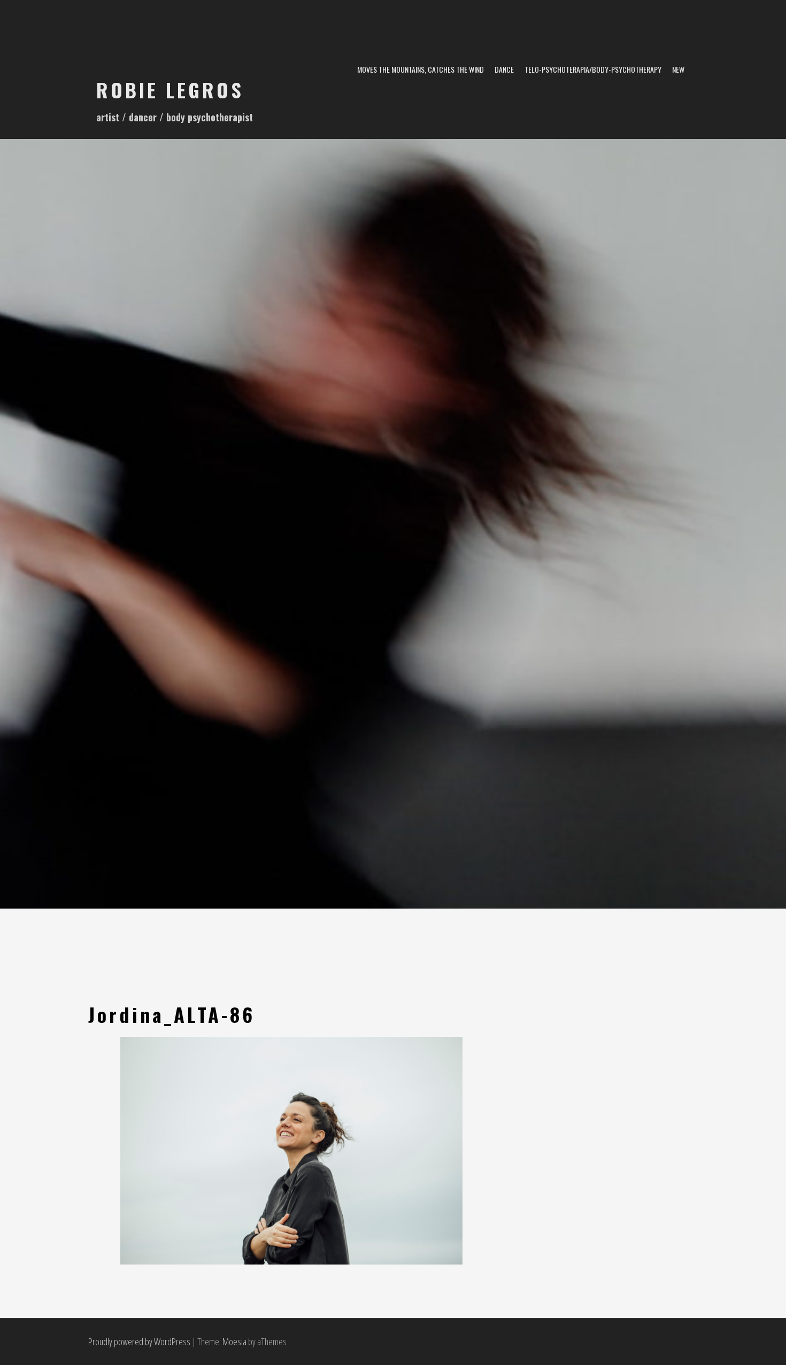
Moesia (234, 1341)
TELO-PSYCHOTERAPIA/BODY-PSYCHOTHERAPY (593, 69)
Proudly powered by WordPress (139, 1341)
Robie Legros (170, 89)
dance (504, 69)
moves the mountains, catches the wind (420, 69)
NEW (678, 69)
